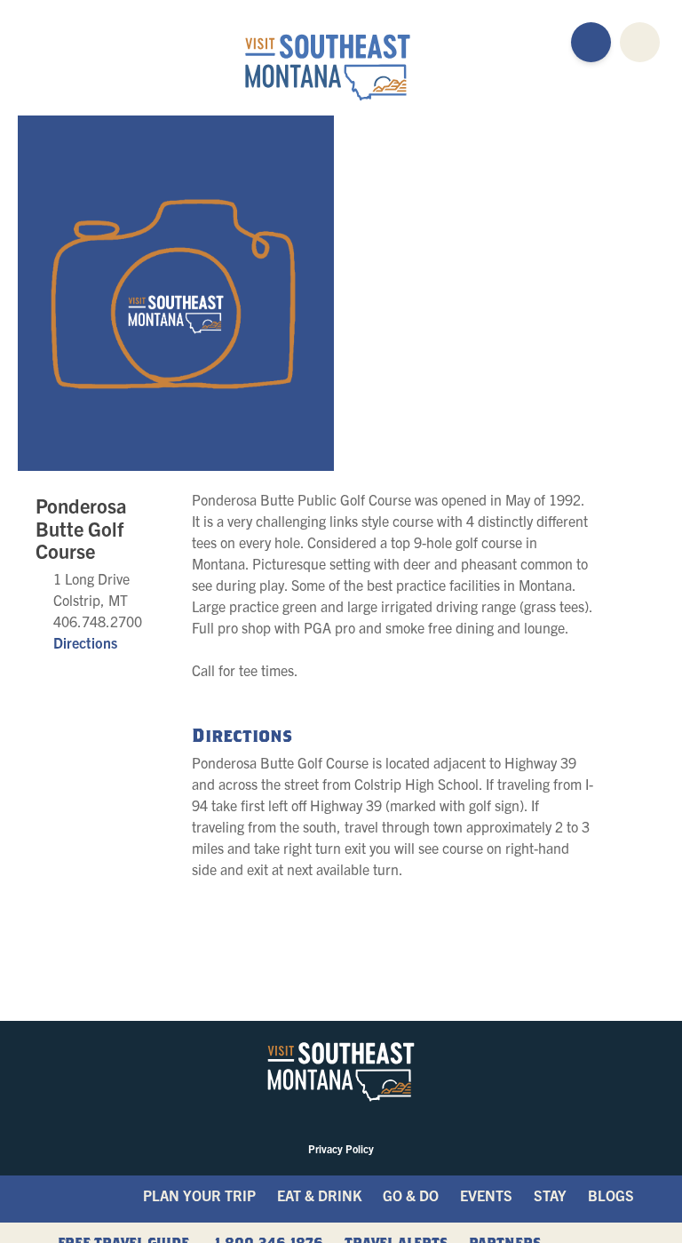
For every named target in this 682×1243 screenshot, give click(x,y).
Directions (85, 642)
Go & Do (411, 1195)
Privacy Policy (341, 1148)
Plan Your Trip (199, 1195)
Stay (550, 1195)
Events (486, 1195)
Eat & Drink (319, 1195)
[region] (492, 293)
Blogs (611, 1195)
